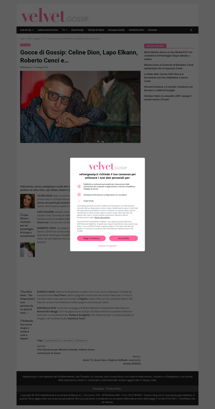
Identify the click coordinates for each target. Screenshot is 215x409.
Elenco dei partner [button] (102, 217)
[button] (107, 201)
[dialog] (107, 204)
